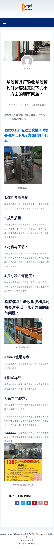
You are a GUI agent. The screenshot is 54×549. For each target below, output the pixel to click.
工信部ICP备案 (27, 540)
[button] (5, 23)
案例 (37, 105)
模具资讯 (43, 105)
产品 (33, 105)
